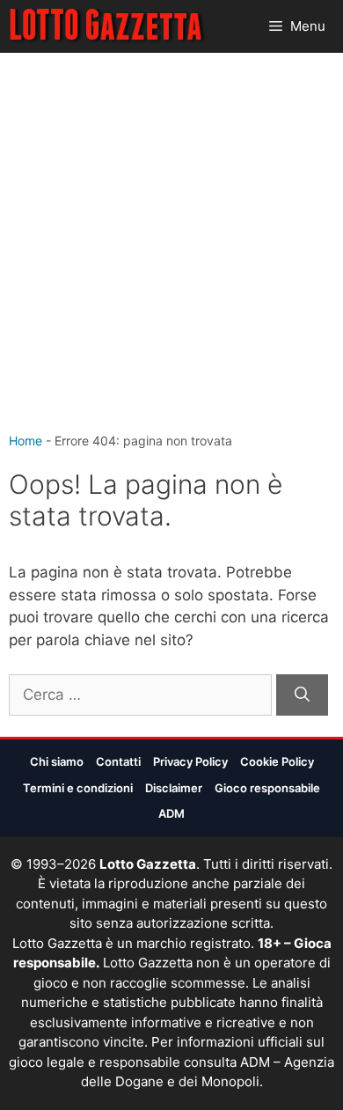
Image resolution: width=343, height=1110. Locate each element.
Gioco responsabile (267, 788)
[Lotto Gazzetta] (108, 26)
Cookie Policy (277, 761)
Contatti (118, 761)
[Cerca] (302, 695)
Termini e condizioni (78, 788)
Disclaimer (173, 788)
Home (25, 440)
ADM (171, 813)
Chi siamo (57, 761)
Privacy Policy (190, 761)
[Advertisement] (171, 251)
